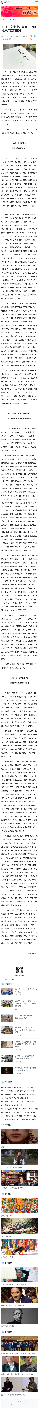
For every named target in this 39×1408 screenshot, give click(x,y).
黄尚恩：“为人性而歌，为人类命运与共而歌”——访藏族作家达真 (25, 1003)
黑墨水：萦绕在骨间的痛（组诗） (12, 1167)
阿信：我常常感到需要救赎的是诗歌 (16, 1098)
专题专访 (11, 19)
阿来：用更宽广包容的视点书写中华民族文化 (19, 1091)
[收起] (36, 2)
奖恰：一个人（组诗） (8, 1147)
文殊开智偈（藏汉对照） (9, 1216)
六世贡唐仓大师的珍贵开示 (10, 1257)
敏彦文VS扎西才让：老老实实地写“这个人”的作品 (17, 1374)
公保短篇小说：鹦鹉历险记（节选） (13, 1188)
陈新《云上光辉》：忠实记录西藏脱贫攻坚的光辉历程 (22, 1119)
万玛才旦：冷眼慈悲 (7, 1326)
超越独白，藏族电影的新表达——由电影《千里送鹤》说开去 (25, 1029)
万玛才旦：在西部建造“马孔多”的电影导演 (15, 1285)
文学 (6, 19)
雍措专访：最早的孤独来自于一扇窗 (16, 1105)
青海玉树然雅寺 (6, 1236)
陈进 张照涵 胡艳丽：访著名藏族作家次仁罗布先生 (21, 1109)
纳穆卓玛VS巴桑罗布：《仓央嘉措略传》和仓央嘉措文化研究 (25, 1044)
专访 (16, 19)
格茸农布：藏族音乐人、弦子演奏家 (13, 1305)
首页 (2, 19)
